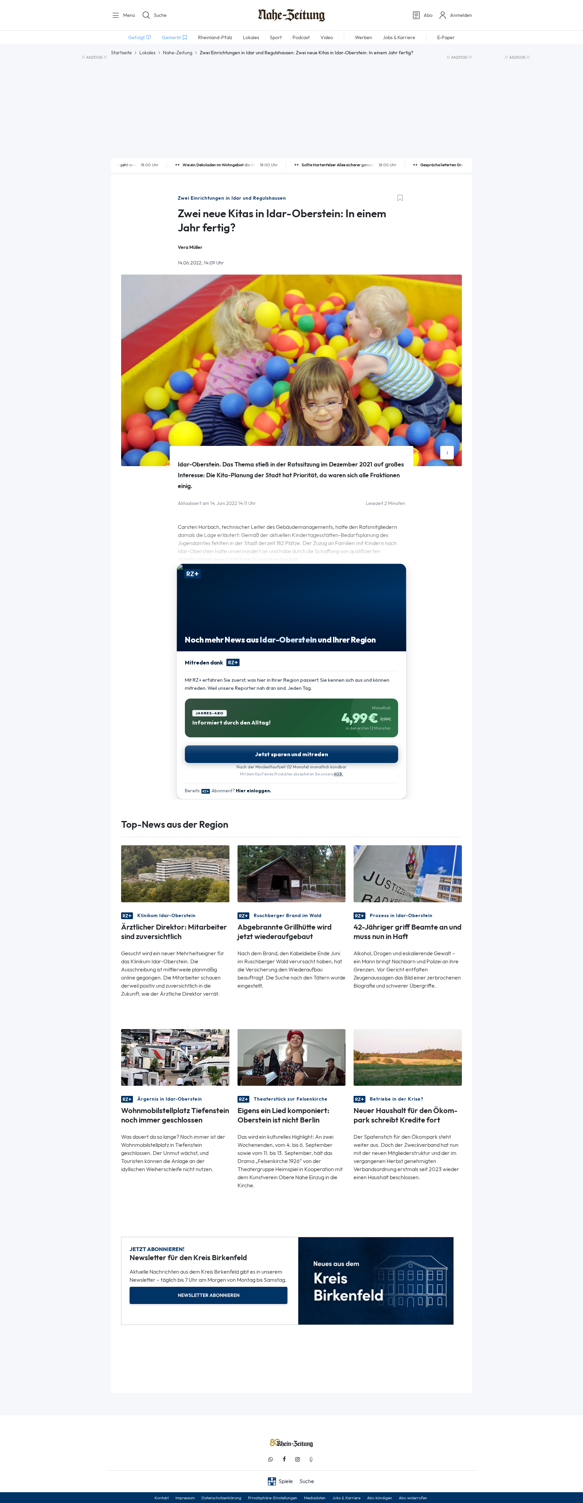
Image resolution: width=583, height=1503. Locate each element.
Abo (428, 15)
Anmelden (461, 15)
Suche (160, 15)
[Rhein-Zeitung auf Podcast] (311, 1459)
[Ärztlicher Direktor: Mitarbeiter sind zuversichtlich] (175, 873)
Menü (128, 15)
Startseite (121, 53)
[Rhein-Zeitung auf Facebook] (284, 1459)
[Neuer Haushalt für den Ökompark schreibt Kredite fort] (408, 1056)
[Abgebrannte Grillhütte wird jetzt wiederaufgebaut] (292, 873)
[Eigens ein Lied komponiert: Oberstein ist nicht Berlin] (292, 1056)
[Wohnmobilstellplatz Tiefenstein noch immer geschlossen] (175, 1056)
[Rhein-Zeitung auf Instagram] (297, 1459)
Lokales (147, 53)
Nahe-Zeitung (177, 53)
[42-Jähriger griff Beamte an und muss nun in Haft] (408, 873)
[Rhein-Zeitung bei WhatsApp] (270, 1459)
